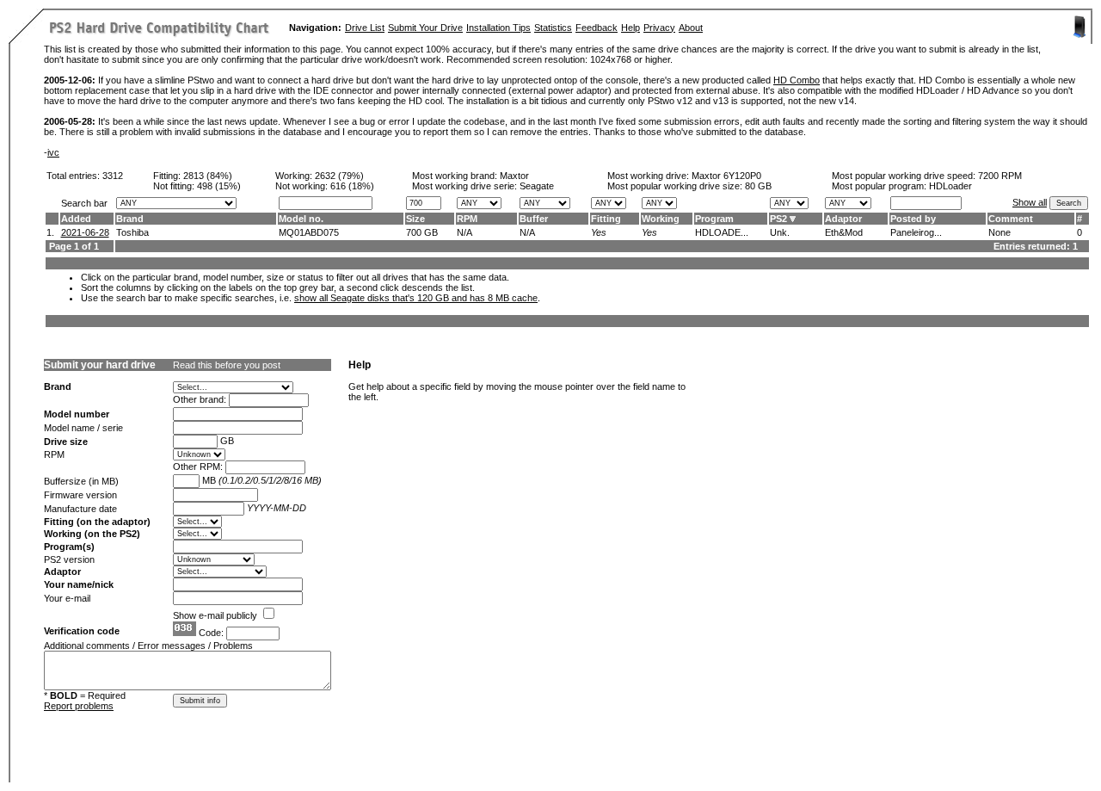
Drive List (364, 27)
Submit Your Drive (425, 27)
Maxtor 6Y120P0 (726, 175)
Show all (1029, 202)
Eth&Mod (844, 232)
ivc (53, 152)
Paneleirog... (916, 232)
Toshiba (132, 232)
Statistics (553, 27)
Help (630, 27)
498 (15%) (219, 186)
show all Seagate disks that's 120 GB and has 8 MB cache (416, 298)
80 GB (758, 186)
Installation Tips (498, 27)
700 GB (422, 232)
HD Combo (796, 80)
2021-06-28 (85, 232)
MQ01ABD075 (309, 232)
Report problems (79, 706)
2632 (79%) (339, 175)
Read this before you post (226, 365)
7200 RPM (1000, 175)
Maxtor (514, 175)
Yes (598, 232)
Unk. (780, 232)
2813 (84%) (207, 175)
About (691, 27)
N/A (464, 232)
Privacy (659, 27)
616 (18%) (352, 186)
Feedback (596, 27)
